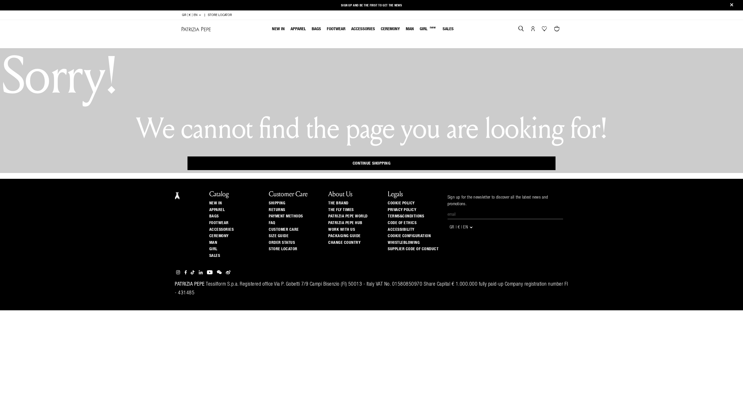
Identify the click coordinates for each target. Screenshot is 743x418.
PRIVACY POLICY (402, 210)
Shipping (277, 203)
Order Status (282, 243)
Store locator (283, 249)
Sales (448, 29)
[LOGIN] (533, 29)
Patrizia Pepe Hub (345, 223)
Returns (277, 210)
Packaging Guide (344, 236)
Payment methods (286, 216)
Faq (272, 223)
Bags (316, 29)
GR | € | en (190, 15)
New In (278, 29)
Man (410, 29)
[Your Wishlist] (545, 30)
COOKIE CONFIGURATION (409, 236)
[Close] (731, 5)
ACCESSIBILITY (401, 230)
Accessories (363, 29)
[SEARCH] (521, 29)
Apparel (298, 29)
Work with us (341, 230)
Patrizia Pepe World (348, 216)
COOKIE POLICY (401, 203)
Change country (344, 243)
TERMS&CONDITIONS (406, 216)
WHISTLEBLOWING (404, 243)
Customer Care (284, 230)
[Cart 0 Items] (557, 29)
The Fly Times (341, 210)
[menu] (363, 29)
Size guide (278, 236)
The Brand (338, 203)
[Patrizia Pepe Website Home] (196, 29)
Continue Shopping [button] (371, 163)
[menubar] (363, 29)
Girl (428, 28)
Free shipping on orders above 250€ (371, 4)
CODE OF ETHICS (402, 223)
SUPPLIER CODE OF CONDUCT (413, 249)
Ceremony (390, 29)
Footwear (336, 29)
